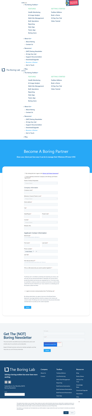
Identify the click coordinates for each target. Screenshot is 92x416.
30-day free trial (31, 54)
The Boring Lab (13, 69)
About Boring (30, 42)
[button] (48, 3)
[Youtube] (9, 382)
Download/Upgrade (32, 59)
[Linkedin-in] (6, 382)
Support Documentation (34, 57)
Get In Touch (30, 65)
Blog (26, 69)
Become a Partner (32, 62)
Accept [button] (66, 412)
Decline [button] (72, 412)
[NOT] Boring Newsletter (34, 51)
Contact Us (29, 44)
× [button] (79, 401)
